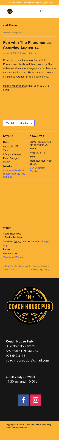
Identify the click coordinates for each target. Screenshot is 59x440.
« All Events (10, 25)
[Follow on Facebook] (23, 400)
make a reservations (14, 86)
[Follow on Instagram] (35, 400)
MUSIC (6, 162)
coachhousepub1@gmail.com (27, 360)
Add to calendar (19, 123)
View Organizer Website (37, 169)
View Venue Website (13, 257)
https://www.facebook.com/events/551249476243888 (14, 173)
